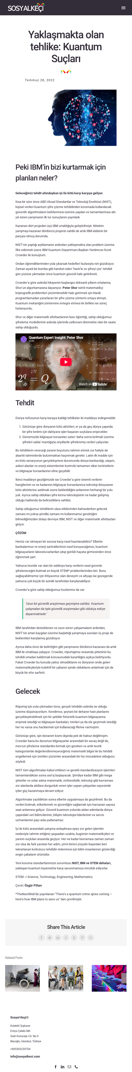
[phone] (76, 1067)
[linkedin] (62, 1067)
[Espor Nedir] (109, 978)
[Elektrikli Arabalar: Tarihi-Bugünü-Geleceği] (22, 978)
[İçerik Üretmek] (65, 978)
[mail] (69, 1067)
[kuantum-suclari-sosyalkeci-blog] (66, 91)
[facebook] (55, 1067)
